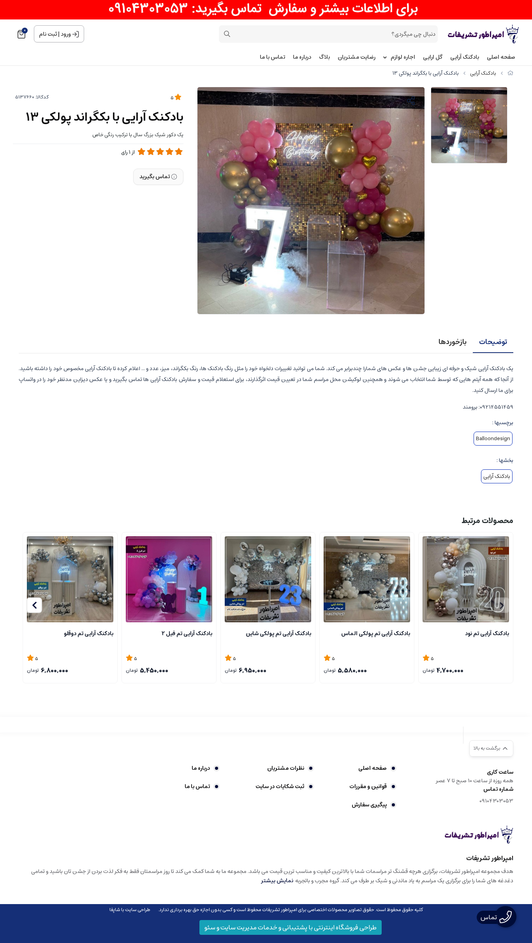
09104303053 (496, 801)
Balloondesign (493, 438)
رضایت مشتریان (356, 57)
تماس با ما (272, 57)
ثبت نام (48, 34)
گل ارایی (432, 57)
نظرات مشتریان (285, 768)
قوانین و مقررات (368, 786)
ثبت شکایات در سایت (279, 786)
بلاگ (324, 57)
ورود (66, 34)
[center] (227, 33)
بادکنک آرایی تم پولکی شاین (278, 633)
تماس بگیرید (154, 176)
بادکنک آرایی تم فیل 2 (187, 633)
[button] (34, 605)
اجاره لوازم (403, 57)
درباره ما (302, 57)
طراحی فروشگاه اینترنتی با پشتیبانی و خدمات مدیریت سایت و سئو (290, 927)
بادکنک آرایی (464, 57)
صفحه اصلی (501, 57)
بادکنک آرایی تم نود (487, 633)
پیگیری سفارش (369, 805)
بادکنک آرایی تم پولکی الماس (375, 633)
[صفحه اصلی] (510, 73)
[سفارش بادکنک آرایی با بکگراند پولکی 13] (478, 834)
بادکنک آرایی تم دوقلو (88, 633)
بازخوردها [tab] (453, 342)
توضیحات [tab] (493, 342)
